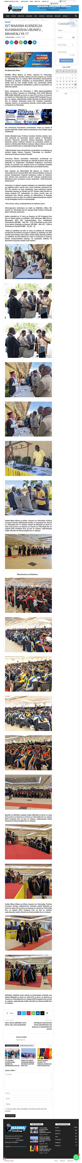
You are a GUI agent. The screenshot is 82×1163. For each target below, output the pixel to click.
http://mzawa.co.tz (20, 1039)
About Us (37, 1)
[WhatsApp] (21, 42)
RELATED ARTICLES (12, 1045)
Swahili (55, 3)
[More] (47, 1013)
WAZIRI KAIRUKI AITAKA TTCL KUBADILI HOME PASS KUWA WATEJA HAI (45, 1148)
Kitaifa (11, 20)
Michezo (57, 1133)
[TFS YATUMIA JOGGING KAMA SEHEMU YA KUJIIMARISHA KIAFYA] (12, 1053)
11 (60, 81)
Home (31, 1)
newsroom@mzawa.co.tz (19, 1146)
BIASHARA (29, 16)
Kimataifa (58, 1139)
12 (63, 81)
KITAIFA (13, 16)
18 (60, 84)
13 (66, 81)
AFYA (35, 16)
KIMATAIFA (21, 16)
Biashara (57, 1130)
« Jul (65, 93)
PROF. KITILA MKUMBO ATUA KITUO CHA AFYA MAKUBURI (15, 1024)
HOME (7, 16)
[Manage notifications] (4, 1158)
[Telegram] (35, 42)
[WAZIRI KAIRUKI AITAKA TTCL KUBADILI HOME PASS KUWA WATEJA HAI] (44, 1053)
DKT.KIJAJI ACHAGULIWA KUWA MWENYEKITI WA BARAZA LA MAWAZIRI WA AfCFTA (42, 1026)
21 (69, 84)
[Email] (30, 42)
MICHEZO (41, 16)
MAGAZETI (58, 16)
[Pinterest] (16, 42)
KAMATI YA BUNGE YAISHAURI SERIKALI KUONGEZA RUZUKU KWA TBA (45, 1139)
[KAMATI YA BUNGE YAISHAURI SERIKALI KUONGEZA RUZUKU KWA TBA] (28, 1053)
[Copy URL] (39, 42)
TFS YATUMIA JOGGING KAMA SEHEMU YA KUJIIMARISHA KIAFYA (45, 1130)
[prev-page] (49, 1046)
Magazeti (58, 1142)
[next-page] (51, 1046)
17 (57, 84)
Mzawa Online (10, 37)
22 (72, 84)
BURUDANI (49, 16)
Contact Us (45, 1)
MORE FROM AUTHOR (26, 1045)
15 (72, 81)
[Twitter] (12, 42)
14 (69, 81)
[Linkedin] (25, 42)
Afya (56, 1136)
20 (66, 84)
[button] (76, 16)
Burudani (57, 1145)
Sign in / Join (24, 1)
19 (63, 84)
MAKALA (65, 16)
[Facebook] (7, 42)
